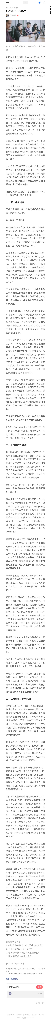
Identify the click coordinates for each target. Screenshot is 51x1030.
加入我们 (19, 1015)
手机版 (27, 1015)
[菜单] (7, 2)
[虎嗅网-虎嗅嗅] (39, 2)
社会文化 (14, 979)
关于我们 (10, 1015)
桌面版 (34, 1015)
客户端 (41, 1015)
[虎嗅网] (25, 2)
